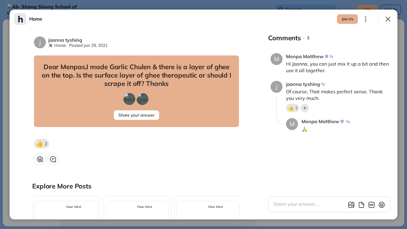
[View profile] (20, 19)
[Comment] (53, 159)
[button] (41, 143)
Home (60, 45)
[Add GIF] (371, 205)
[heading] (35, 19)
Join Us (347, 19)
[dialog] (203, 114)
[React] (40, 159)
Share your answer (136, 115)
